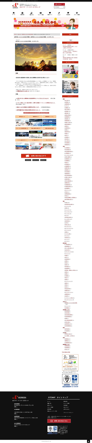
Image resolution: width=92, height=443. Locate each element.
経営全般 (64, 243)
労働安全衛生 (68, 186)
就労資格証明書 (68, 314)
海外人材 (67, 224)
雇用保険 (67, 173)
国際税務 (67, 104)
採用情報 (49, 409)
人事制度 (67, 153)
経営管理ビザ (68, 323)
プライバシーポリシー (68, 412)
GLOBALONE (66, 352)
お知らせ (64, 301)
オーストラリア (68, 228)
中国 (66, 202)
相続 (66, 284)
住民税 (66, 102)
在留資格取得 (68, 325)
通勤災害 (67, 182)
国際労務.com (36, 116)
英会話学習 (67, 288)
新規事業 (67, 246)
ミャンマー (67, 209)
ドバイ (66, 241)
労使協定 (67, 164)
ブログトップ (35, 160)
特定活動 (67, 312)
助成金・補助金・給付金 (70, 270)
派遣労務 (67, 179)
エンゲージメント (69, 299)
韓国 (66, 232)
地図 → (15, 406)
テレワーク (67, 190)
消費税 (66, 107)
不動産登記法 (68, 342)
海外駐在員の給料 (69, 204)
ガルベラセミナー (49, 140)
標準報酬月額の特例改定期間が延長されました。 (29, 110)
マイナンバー (68, 281)
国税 (66, 129)
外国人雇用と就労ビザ (35, 128)
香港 (66, 208)
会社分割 (67, 249)
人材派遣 (67, 147)
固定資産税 (67, 124)
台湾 (66, 222)
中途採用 (67, 330)
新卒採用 (67, 328)
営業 (66, 261)
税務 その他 (67, 122)
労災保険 (67, 171)
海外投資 (67, 220)
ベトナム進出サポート (22, 140)
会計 (66, 135)
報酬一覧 (49, 403)
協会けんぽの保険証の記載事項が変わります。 (28, 107)
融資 (66, 283)
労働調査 (67, 160)
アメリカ (67, 230)
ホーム (48, 401)
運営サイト (49, 405)
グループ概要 (50, 407)
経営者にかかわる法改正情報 (71, 302)
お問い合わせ (66, 409)
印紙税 (66, 137)
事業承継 (67, 120)
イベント (67, 306)
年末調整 (67, 142)
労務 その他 (67, 177)
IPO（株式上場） (68, 248)
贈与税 (66, 113)
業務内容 (65, 401)
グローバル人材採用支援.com (22, 128)
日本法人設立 (68, 333)
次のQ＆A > (43, 160)
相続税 (66, 118)
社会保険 (67, 149)
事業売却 (67, 294)
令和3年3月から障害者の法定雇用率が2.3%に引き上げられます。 (33, 98)
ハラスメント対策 (69, 297)
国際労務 (67, 168)
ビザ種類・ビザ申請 (69, 335)
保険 (66, 273)
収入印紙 (67, 109)
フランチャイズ (68, 251)
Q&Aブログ (66, 407)
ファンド (67, 253)
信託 (66, 286)
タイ (66, 215)
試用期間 (67, 188)
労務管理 (67, 158)
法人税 (66, 100)
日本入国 (67, 322)
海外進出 (67, 266)
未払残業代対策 (68, 151)
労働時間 (67, 166)
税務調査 (67, 116)
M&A (66, 349)
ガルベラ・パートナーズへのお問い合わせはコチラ (36, 112)
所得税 (66, 111)
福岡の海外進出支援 (49, 128)
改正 (66, 277)
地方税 (66, 139)
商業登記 (67, 338)
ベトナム (67, 206)
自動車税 (67, 127)
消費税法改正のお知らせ (23, 91)
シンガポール (68, 219)
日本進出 (64, 332)
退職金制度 (67, 193)
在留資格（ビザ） (66, 309)
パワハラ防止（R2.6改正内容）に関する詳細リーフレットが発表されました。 (36, 102)
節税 (66, 126)
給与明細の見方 (68, 199)
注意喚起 (67, 307)
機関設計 (67, 340)
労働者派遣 (67, 184)
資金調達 (67, 268)
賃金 (66, 162)
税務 (64, 99)
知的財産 (67, 259)
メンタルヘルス (68, 155)
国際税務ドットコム (49, 116)
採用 (64, 327)
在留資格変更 (68, 316)
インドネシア (68, 211)
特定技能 (67, 311)
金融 (66, 255)
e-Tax (66, 105)
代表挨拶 (65, 405)
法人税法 (67, 140)
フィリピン (67, 213)
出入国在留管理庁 (69, 320)
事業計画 (67, 290)
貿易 (66, 279)
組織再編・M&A (66, 344)
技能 (66, 318)
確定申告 (67, 131)
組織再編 (67, 347)
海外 (64, 201)
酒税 (66, 133)
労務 (64, 146)
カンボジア (67, 226)
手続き (66, 192)
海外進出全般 (68, 217)
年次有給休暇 (68, 175)
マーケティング (68, 292)
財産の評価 (67, 115)
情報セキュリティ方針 (52, 411)
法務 (64, 337)
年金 (66, 195)
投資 (66, 262)
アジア (66, 235)
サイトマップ (62, 398)
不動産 (66, 275)
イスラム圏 (67, 233)
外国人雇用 (67, 156)
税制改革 (67, 144)
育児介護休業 (68, 180)
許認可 (66, 296)
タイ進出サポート (35, 140)
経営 (66, 264)
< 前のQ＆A (28, 160)
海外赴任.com (22, 116)
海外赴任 (67, 237)
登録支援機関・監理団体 (70, 197)
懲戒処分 (67, 169)
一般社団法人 (68, 244)
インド (66, 239)
